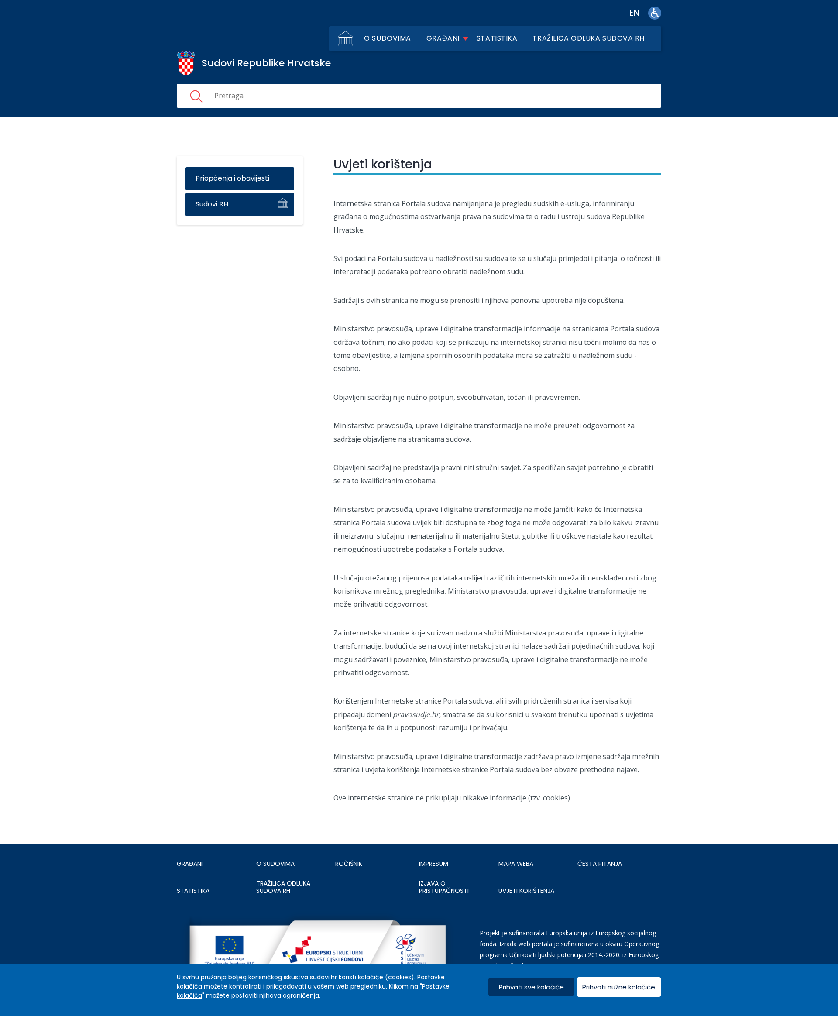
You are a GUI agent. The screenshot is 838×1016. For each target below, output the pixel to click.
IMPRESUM (433, 863)
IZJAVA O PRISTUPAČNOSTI (444, 887)
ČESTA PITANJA (599, 863)
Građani (443, 38)
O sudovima (387, 38)
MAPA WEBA (515, 863)
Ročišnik (348, 863)
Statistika (497, 38)
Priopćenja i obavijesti (232, 178)
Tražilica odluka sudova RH (588, 38)
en (634, 13)
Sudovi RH (212, 204)
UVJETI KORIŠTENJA (526, 890)
